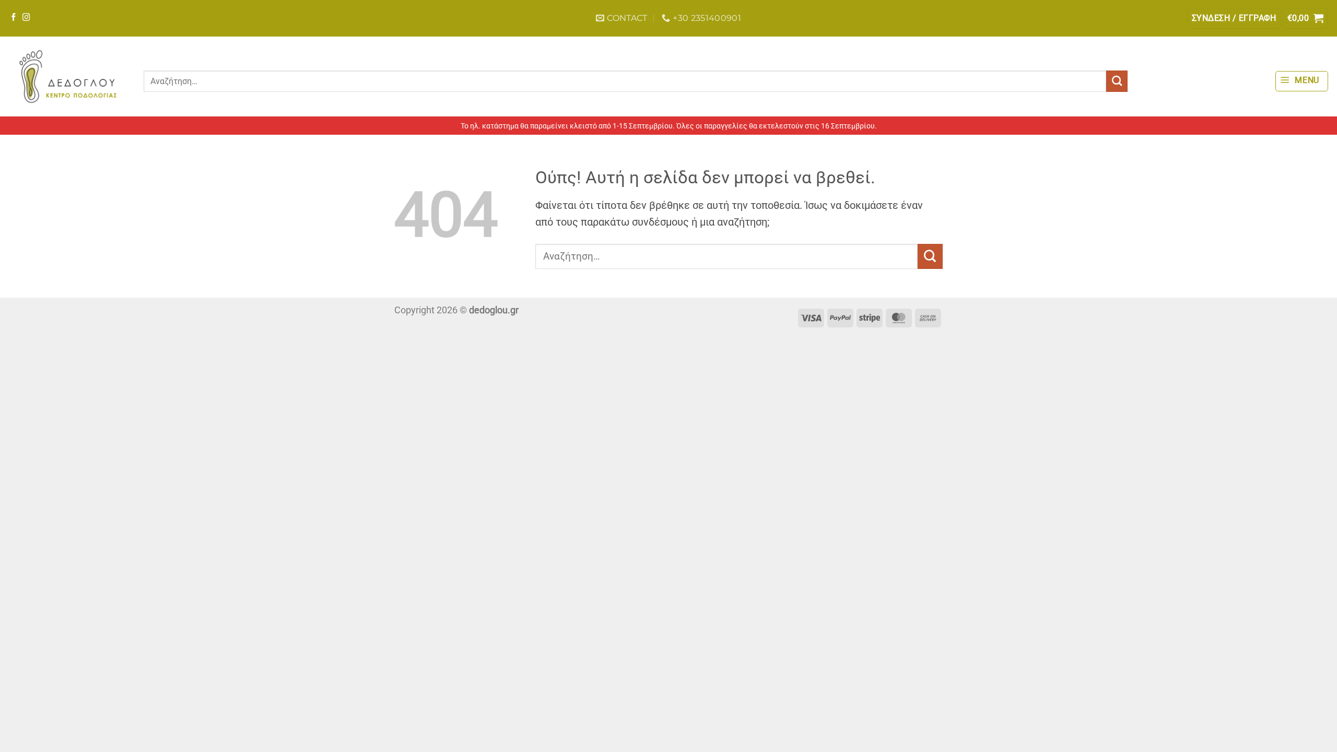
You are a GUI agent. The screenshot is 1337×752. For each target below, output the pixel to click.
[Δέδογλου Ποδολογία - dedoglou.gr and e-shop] (68, 76)
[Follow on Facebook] (14, 18)
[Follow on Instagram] (26, 18)
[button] (1234, 18)
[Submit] (1117, 81)
